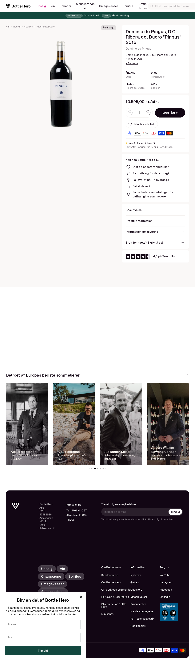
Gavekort (136, 589)
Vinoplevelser (138, 596)
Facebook (166, 589)
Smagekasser (108, 6)
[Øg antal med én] (148, 112)
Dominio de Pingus (138, 48)
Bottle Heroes (143, 6)
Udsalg (41, 6)
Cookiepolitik (138, 625)
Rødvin (17, 26)
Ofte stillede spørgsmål (115, 589)
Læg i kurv (170, 112)
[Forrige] (181, 375)
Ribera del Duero (46, 26)
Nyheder (135, 575)
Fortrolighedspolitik (142, 618)
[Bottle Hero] (18, 6)
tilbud (95, 15)
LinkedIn (165, 596)
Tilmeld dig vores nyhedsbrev (118, 504)
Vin (52, 6)
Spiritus (128, 6)
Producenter (138, 604)
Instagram (166, 582)
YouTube (165, 575)
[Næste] (188, 375)
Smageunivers (53, 592)
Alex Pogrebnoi (22, 452)
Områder (65, 6)
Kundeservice (109, 575)
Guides (134, 582)
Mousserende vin (85, 6)
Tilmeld (175, 511)
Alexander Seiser (71, 452)
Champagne (51, 576)
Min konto (107, 614)
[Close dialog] (81, 597)
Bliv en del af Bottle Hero (113, 605)
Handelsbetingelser (142, 611)
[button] (91, 468)
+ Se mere (132, 63)
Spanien (28, 26)
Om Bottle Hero (111, 582)
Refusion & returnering (115, 596)
